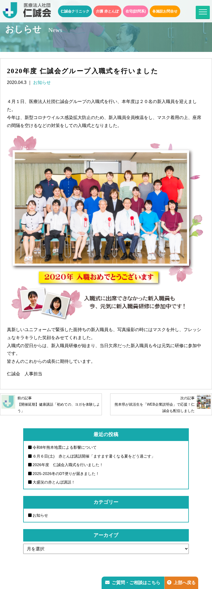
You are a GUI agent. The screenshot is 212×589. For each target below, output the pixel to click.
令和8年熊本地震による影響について (65, 447)
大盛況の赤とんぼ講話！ (54, 482)
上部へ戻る (185, 582)
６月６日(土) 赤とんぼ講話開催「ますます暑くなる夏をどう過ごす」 (94, 456)
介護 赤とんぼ (107, 11)
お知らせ (42, 82)
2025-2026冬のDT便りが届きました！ (66, 473)
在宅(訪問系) (136, 11)
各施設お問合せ (164, 11)
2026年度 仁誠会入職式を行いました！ (68, 465)
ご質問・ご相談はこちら (136, 582)
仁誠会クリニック (75, 11)
